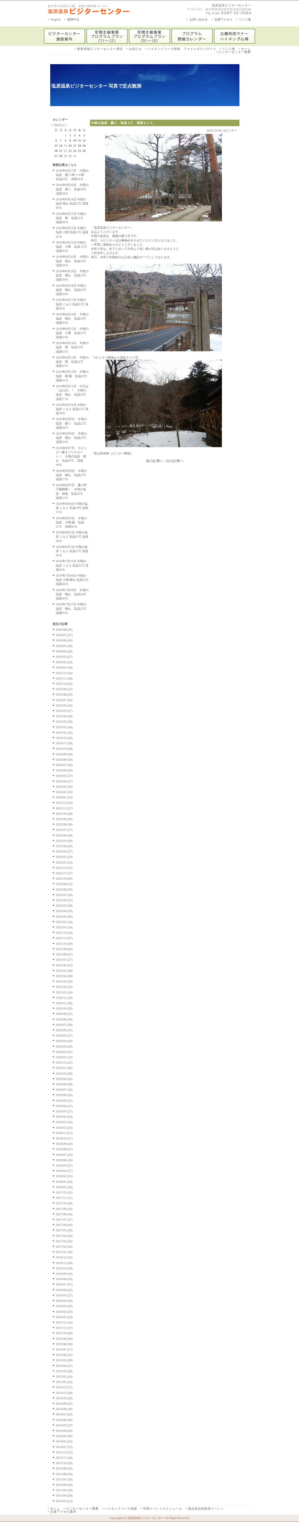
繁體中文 (73, 19)
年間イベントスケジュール (162, 1508)
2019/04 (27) (64, 1106)
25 (79, 151)
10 (74, 140)
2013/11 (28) (64, 1457)
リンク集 (245, 19)
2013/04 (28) (64, 1495)
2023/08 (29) (64, 824)
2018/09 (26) (64, 1144)
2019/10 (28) (64, 1073)
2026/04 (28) (64, 651)
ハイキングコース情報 (120, 1508)
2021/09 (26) (64, 949)
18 (79, 145)
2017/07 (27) (64, 1219)
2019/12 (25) (64, 1062)
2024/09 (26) (64, 754)
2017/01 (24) (64, 1252)
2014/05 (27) (64, 1425)
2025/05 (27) (64, 711)
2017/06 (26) (64, 1225)
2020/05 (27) (64, 1035)
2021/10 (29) (64, 943)
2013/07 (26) (64, 1479)
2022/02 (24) (64, 922)
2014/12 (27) (64, 1387)
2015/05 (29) (64, 1360)
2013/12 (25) (64, 1452)
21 (60, 151)
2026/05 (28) (64, 646)
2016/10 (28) (64, 1268)
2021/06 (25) (64, 965)
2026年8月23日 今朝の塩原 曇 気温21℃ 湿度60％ (71, 218)
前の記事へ (155, 461)
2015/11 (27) (64, 1328)
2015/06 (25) (64, 1355)
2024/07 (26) (64, 765)
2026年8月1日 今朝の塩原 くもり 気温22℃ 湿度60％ (72, 551)
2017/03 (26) (64, 1241)
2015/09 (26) (64, 1339)
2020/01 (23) (64, 1057)
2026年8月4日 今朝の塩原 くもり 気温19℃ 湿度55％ (72, 508)
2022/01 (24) (64, 927)
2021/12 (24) (64, 932)
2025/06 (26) (64, 705)
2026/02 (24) (64, 662)
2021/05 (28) (64, 970)
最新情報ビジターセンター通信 (100, 48)
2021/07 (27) (64, 959)
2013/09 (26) (64, 1468)
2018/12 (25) (64, 1127)
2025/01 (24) (64, 732)
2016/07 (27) (64, 1284)
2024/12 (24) (64, 738)
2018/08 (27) (64, 1149)
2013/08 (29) (64, 1474)
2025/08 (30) (64, 694)
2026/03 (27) (64, 656)
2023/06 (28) (64, 835)
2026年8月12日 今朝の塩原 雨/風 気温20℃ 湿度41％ (73, 376)
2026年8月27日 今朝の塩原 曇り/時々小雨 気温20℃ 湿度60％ (72, 175)
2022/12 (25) (64, 868)
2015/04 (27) (64, 1366)
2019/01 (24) (64, 1122)
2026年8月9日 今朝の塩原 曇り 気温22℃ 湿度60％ (72, 423)
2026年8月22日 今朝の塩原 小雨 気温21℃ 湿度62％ (72, 232)
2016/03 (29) (64, 1306)
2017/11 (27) (64, 1198)
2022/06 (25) (64, 900)
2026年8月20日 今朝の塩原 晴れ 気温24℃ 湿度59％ (72, 261)
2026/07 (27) (64, 635)
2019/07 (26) (64, 1089)
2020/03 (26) (64, 1046)
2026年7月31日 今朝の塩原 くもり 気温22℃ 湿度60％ (72, 565)
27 (56, 156)
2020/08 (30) (64, 1019)
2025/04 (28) (64, 716)
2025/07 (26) (64, 700)
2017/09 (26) (64, 1209)
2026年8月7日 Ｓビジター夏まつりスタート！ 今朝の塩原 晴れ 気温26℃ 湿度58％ (71, 456)
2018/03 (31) (64, 1176)
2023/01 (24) (64, 862)
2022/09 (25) (64, 884)
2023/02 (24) (64, 857)
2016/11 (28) (64, 1263)
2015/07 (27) (64, 1349)
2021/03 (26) (64, 981)
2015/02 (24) (64, 1376)
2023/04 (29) (64, 846)
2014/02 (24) (64, 1441)
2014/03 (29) (64, 1436)
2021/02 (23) (64, 987)
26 (84, 151)
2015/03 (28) (64, 1371)
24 (74, 151)
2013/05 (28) (64, 1490)
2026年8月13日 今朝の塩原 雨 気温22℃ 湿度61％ (72, 362)
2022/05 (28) (64, 905)
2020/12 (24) (64, 998)
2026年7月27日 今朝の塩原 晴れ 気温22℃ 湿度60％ (72, 608)
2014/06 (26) (64, 1420)
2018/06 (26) (64, 1160)
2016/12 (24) (64, 1257)
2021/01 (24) (64, 992)
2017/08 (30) (64, 1214)
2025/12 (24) (64, 673)
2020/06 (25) (64, 1030)
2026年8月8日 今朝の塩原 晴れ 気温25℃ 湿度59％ (72, 438)
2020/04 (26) (64, 1041)
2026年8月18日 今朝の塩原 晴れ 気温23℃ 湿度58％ (72, 275)
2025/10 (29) (64, 684)
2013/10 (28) (64, 1463)
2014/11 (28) (64, 1393)
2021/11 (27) (64, 938)
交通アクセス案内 (63, 1511)
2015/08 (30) (64, 1344)
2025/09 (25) (64, 689)
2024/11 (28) (64, 743)
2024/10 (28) (64, 748)
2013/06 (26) (64, 1485)
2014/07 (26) (64, 1414)
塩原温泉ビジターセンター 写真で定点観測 (96, 85)
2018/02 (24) (64, 1182)
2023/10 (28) (64, 813)
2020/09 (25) (64, 1014)
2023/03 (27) (64, 851)
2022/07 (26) (64, 895)
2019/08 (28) (64, 1084)
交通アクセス (223, 19)
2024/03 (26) (64, 786)
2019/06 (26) (64, 1095)
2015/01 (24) (64, 1382)
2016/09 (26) (64, 1273)
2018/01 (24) (64, 1187)
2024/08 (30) (64, 759)
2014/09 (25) (64, 1403)
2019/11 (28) (64, 1068)
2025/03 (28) (64, 721)
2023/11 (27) (64, 808)
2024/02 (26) (64, 792)
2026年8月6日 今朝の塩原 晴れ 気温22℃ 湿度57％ (72, 475)
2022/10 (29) (64, 878)
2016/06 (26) (64, 1290)
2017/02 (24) (64, 1246)
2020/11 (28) (64, 1003)
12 (84, 140)
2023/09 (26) (64, 819)
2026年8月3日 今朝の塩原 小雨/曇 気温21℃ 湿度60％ (71, 522)
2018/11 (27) (64, 1133)
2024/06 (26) (64, 770)
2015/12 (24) (64, 1322)
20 (56, 151)
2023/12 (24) (64, 803)
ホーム (246, 48)
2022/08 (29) (64, 889)
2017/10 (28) (64, 1203)
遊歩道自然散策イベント (206, 1508)
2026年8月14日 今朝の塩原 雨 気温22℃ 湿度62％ (72, 347)
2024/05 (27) (64, 775)
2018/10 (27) (64, 1138)
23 (70, 151)
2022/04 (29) (64, 911)
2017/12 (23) (64, 1192)
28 (60, 156)
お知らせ (135, 48)
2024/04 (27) (64, 781)
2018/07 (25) (64, 1154)
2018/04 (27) (64, 1171)
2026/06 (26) (64, 640)
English (56, 19)
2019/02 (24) (64, 1116)
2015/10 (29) (64, 1333)
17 (74, 145)
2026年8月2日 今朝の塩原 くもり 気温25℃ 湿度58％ (72, 537)
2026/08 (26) (64, 629)
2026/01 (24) (64, 667)
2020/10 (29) (64, 1008)
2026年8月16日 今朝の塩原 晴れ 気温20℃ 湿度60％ (72, 318)
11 (79, 140)
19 (84, 145)
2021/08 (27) (64, 954)
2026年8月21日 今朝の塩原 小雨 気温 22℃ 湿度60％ (71, 247)
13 (56, 145)
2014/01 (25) (64, 1447)
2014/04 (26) (64, 1430)
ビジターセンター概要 (234, 51)
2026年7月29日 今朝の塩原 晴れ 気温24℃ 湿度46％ (72, 594)
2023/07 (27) (64, 830)
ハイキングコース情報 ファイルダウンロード (182, 48)
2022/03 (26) (64, 916)
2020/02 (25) (64, 1052)
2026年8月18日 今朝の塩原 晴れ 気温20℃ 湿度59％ (72, 290)
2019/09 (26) (64, 1079)
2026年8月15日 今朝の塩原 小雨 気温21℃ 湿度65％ (72, 333)
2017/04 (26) (64, 1236)
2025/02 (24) (64, 727)
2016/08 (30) (64, 1279)
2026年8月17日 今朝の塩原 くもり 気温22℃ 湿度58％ (72, 304)
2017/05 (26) (64, 1230)
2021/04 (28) (64, 976)
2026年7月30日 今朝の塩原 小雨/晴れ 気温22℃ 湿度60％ (72, 580)
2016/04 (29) (64, 1301)
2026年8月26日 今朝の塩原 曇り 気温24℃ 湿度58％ (72, 189)
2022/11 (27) (64, 873)
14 (60, 145)
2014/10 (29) (64, 1398)
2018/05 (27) (64, 1165)
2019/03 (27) (64, 1111)
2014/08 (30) (64, 1409)
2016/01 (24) (64, 1317)
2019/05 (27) (64, 1100)
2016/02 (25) (64, 1311)
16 (70, 145)
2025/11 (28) (64, 678)
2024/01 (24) (64, 797)
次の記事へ (175, 461)
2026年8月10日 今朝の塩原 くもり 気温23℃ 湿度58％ (72, 409)
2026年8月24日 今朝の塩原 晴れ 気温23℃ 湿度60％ (72, 203)
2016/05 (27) (64, 1295)
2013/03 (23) (64, 1501)
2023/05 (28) (64, 841)
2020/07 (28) (64, 1025)
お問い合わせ (198, 19)
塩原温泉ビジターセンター (231, 5)
